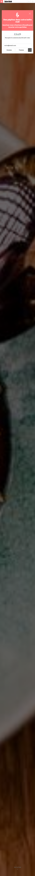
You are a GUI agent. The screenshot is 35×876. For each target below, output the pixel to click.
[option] (17, 439)
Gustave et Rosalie (8, 2)
